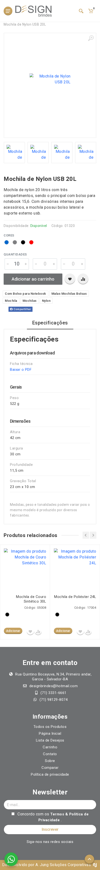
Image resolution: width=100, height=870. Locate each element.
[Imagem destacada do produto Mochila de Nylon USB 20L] (50, 79)
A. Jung (42, 864)
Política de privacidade (50, 774)
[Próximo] (93, 535)
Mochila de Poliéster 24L (75, 597)
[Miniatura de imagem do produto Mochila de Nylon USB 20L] (14, 152)
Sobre (50, 761)
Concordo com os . (53, 817)
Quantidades (15, 254)
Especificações (50, 323)
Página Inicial (50, 733)
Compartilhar (22, 309)
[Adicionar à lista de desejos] (69, 279)
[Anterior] (86, 535)
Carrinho (50, 747)
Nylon (46, 301)
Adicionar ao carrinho (33, 279)
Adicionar (13, 631)
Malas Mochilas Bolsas (69, 293)
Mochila (11, 301)
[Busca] (81, 11)
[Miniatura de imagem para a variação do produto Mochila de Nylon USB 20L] (38, 152)
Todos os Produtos (50, 726)
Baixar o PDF (21, 369)
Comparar (50, 767)
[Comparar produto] (83, 279)
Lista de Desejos (50, 740)
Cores (9, 235)
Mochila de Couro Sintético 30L (31, 599)
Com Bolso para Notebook (25, 293)
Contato (50, 754)
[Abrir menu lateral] (8, 11)
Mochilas (30, 301)
